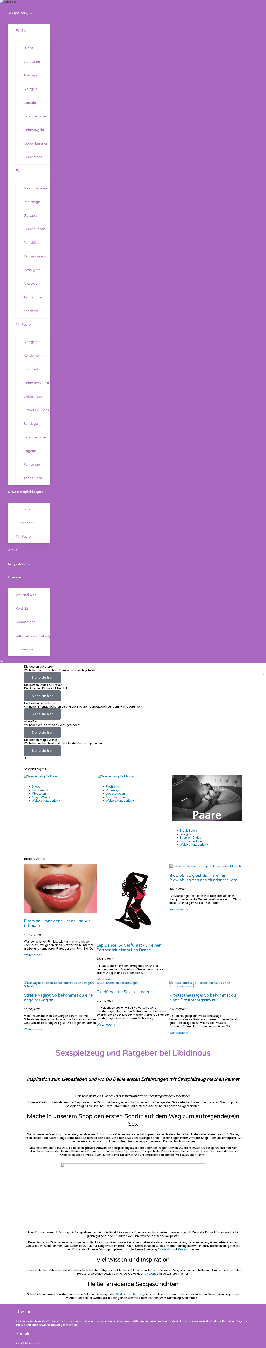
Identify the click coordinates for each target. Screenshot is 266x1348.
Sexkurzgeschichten (129, 1294)
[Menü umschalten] (29, 22)
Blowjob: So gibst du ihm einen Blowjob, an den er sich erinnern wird (203, 878)
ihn (169, 1249)
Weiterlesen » (33, 955)
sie (164, 1249)
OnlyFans (150, 1273)
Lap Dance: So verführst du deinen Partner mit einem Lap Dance (129, 947)
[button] (30, 13)
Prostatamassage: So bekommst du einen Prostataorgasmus (202, 997)
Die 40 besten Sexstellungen (123, 992)
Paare (182, 1249)
